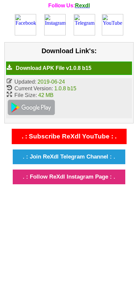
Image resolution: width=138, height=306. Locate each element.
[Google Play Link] (31, 108)
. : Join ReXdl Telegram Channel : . (69, 157)
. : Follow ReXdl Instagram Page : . (69, 177)
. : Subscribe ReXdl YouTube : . (69, 136)
